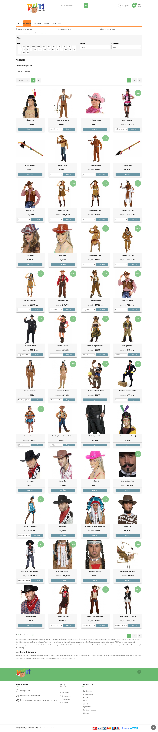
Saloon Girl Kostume (30, 526)
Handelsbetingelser (83, 710)
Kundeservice (83, 691)
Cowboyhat (30, 255)
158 (74, 47)
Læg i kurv (30, 129)
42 (66, 50)
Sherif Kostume (63, 300)
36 (45, 50)
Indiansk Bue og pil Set (127, 571)
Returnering (65, 699)
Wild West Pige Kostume (95, 346)
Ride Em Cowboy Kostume (95, 391)
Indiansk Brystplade (62, 571)
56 (24, 47)
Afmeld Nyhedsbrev (83, 705)
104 (28, 47)
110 (33, 47)
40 (57, 50)
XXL (40, 50)
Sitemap (83, 713)
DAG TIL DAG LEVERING (108, 29)
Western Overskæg (127, 481)
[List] (38, 80)
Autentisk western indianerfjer (95, 526)
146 (64, 47)
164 (20, 50)
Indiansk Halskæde (95, 571)
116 (38, 47)
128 (48, 47)
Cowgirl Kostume (127, 120)
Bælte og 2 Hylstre (95, 436)
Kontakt (83, 697)
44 (70, 50)
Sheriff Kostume (30, 346)
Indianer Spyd (127, 165)
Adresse (65, 702)
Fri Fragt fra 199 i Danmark (24, 29)
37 (49, 50)
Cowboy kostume (95, 165)
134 (53, 47)
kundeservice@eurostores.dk (30, 695)
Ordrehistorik (65, 696)
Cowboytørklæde (95, 120)
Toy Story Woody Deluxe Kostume (63, 436)
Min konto (65, 693)
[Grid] (33, 80)
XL (35, 50)
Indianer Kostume (63, 120)
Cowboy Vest (30, 210)
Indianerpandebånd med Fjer (127, 436)
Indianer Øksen (30, 165)
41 (61, 50)
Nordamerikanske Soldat (127, 391)
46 (19, 53)
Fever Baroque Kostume (128, 616)
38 (53, 50)
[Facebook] (139, 672)
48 (24, 53)
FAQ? (83, 701)
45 (74, 50)
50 (19, 47)
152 (69, 47)
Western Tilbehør (24, 71)
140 (59, 47)
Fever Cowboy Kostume (95, 616)
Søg (86, 5)
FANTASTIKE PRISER (65, 29)
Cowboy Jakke (62, 165)
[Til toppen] (153, 727)
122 (43, 47)
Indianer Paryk (30, 120)
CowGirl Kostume (63, 210)
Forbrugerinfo (83, 694)
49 (28, 53)
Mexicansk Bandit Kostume (30, 571)
